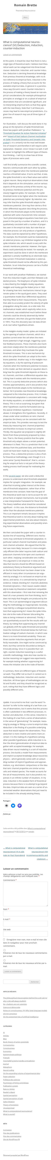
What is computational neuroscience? (17, 1111)
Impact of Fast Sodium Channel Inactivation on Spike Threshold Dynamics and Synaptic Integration (24, 139)
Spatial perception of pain (13, 1098)
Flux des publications (11, 1133)
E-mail (6, 919)
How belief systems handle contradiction (19, 1061)
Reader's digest (9, 1092)
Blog (5, 1039)
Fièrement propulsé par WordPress (16, 1155)
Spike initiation (9, 1102)
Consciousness (9, 1048)
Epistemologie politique (12, 1054)
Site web (7, 929)
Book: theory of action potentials (16, 1042)
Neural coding (8, 1070)
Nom (6, 909)
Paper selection (9, 1076)
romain (31, 831)
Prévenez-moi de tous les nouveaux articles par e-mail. (25, 965)
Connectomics (8, 1045)
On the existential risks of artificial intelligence (20, 1017)
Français (6, 1057)
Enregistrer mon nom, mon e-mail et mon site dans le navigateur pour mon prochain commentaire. (25, 942)
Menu (25, 17)
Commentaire (10, 880)
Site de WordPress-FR (11, 1139)
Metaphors (7, 1067)
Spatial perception (10, 1095)
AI (4, 1032)
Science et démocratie (11, 1007)
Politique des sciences (11, 1080)
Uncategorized (8, 1108)
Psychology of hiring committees (16, 1083)
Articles (6, 1035)
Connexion (7, 1130)
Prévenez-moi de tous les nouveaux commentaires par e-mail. (25, 954)
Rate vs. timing (9, 1089)
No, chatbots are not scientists (15, 1004)
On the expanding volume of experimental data (21, 1073)
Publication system (10, 1086)
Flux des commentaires (12, 1136)
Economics (7, 1051)
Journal (6, 1064)
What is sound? (9, 1114)
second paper (15, 476)
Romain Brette (25, 5)
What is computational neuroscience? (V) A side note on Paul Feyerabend (14, 852)
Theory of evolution (10, 1105)
